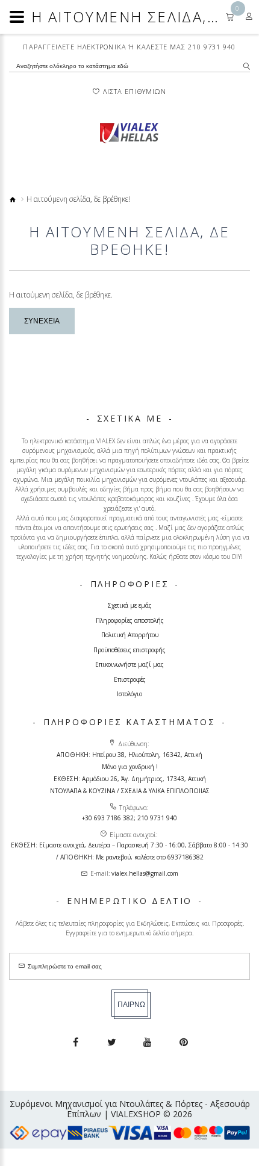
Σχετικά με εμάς (130, 605)
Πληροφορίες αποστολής (130, 620)
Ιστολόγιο (129, 694)
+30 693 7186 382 (108, 818)
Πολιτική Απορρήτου (129, 635)
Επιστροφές (130, 679)
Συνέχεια (42, 321)
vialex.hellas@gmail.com (144, 873)
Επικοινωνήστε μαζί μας (129, 664)
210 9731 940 (212, 46)
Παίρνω (131, 1004)
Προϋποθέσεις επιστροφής (129, 650)
